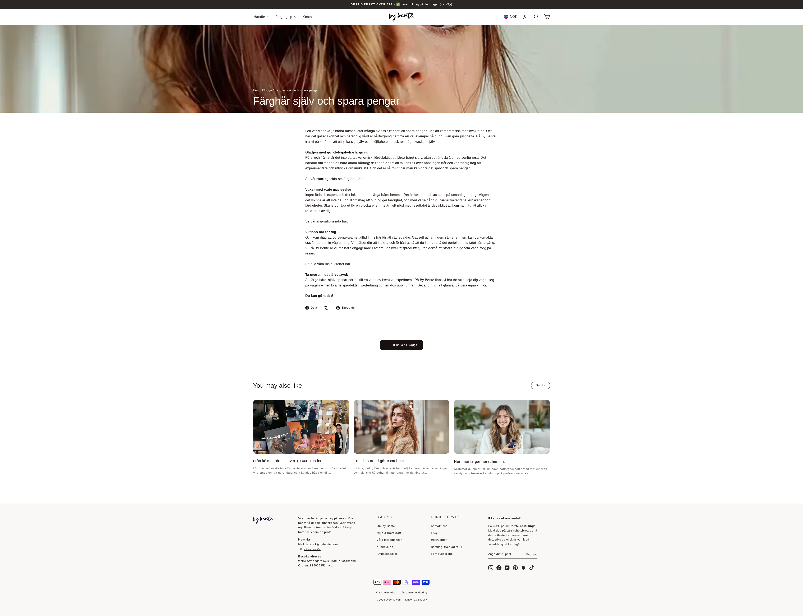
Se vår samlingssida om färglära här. (333, 179)
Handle (260, 17)
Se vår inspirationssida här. (326, 221)
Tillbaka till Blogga (404, 344)
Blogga (267, 90)
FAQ (434, 532)
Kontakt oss (439, 526)
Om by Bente (386, 526)
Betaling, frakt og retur (447, 546)
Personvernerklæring (414, 592)
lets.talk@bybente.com (322, 544)
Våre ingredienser (389, 539)
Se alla (540, 385)
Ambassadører (387, 553)
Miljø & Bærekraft (389, 532)
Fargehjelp (284, 17)
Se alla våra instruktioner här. (328, 264)
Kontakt (309, 17)
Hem (256, 90)
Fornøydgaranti (442, 553)
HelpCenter (439, 539)
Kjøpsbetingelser (386, 592)
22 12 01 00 (312, 548)
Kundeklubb (385, 546)
